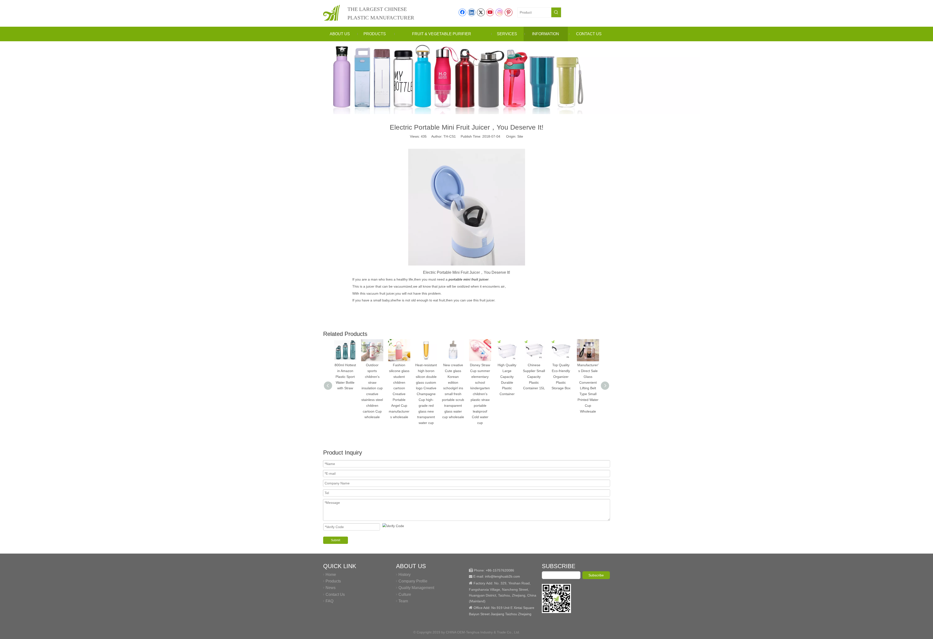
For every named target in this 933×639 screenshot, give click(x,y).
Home (331, 575)
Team (403, 601)
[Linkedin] (471, 12)
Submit (335, 540)
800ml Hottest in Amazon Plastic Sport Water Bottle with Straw (345, 376)
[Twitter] (481, 12)
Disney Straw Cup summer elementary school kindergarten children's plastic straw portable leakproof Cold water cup (480, 394)
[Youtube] (490, 12)
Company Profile (412, 581)
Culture (404, 594)
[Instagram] (499, 12)
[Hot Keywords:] (556, 12)
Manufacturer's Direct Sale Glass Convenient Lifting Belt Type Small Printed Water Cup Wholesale (588, 388)
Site (520, 136)
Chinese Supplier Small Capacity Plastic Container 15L (534, 376)
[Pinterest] (508, 12)
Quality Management (416, 588)
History (404, 575)
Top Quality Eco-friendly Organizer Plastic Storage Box (561, 376)
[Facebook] (462, 12)
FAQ (329, 601)
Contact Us (335, 594)
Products (333, 581)
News (331, 588)
